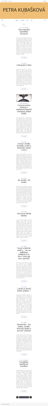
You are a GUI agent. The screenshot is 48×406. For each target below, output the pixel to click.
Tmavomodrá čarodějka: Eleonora (24, 31)
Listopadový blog (24, 65)
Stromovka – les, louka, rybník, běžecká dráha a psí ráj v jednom (24, 327)
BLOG (9, 1)
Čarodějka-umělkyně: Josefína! (24, 364)
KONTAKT (5, 1)
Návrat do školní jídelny (24, 214)
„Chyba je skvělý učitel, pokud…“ (24, 289)
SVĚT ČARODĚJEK (25, 27)
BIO (10, 1)
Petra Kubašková (24, 9)
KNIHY (3, 1)
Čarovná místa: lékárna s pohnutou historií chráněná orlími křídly (24, 109)
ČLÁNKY (25, 63)
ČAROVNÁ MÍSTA (25, 103)
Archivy (3, 24)
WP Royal (8, 404)
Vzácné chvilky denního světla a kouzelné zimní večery (24, 146)
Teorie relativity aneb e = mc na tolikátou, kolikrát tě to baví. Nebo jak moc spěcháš (24, 253)
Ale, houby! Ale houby (24, 181)
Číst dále (24, 57)
